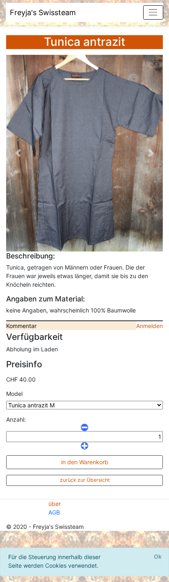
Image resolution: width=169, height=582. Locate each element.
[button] (18, 153)
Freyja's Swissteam (43, 12)
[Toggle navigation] (153, 12)
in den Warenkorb (84, 461)
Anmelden (149, 325)
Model (14, 393)
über (54, 503)
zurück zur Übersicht (85, 480)
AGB (54, 512)
